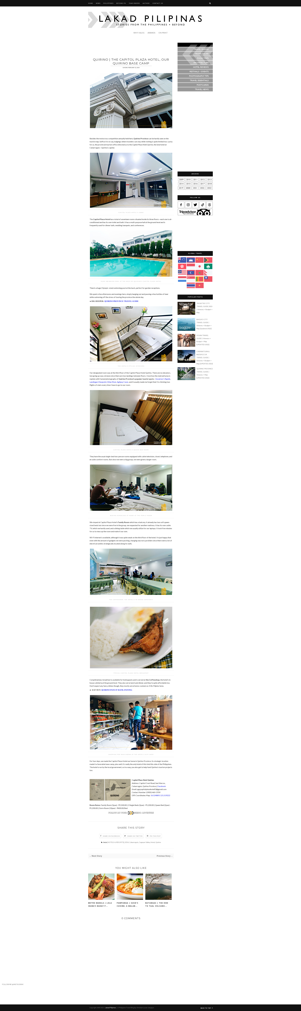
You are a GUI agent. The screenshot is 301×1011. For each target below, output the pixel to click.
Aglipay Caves (122, 382)
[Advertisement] (131, 48)
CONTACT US (157, 3)
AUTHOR (146, 3)
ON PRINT (163, 33)
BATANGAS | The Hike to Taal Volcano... (156, 904)
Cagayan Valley (144, 842)
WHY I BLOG (138, 33)
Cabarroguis (133, 842)
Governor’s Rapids (162, 379)
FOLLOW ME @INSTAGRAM (11, 984)
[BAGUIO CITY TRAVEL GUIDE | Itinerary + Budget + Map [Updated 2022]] (187, 330)
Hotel (153, 842)
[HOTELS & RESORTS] (115, 842)
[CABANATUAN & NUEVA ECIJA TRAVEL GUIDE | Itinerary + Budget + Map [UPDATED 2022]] (187, 362)
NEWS (98, 3)
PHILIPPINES (108, 3)
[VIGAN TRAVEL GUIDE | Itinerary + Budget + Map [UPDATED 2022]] (187, 346)
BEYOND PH (121, 3)
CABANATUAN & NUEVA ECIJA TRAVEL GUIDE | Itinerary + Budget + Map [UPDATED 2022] (204, 357)
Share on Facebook (111, 836)
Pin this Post (155, 836)
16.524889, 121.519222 (160, 795)
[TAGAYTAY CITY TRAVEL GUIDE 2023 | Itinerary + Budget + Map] (187, 314)
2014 (127, 842)
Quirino (158, 842)
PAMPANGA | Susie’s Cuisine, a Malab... (127, 904)
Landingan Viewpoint (98, 382)
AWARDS (151, 33)
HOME (90, 3)
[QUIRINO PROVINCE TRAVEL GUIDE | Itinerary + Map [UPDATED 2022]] (187, 379)
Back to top (206, 1008)
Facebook (162, 786)
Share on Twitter (135, 836)
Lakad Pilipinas (110, 1008)
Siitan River (111, 382)
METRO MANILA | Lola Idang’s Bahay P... (100, 904)
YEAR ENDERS (134, 3)
